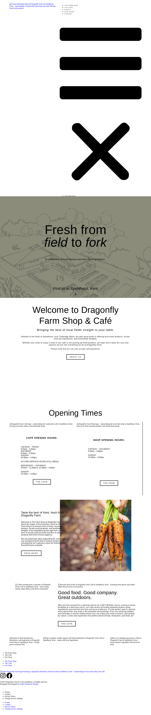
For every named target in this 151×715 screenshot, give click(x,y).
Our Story (69, 12)
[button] (101, 105)
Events (67, 9)
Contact (68, 14)
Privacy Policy (10, 696)
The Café (68, 7)
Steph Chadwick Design (29, 684)
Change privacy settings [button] (14, 698)
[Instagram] (3, 676)
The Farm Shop (71, 5)
